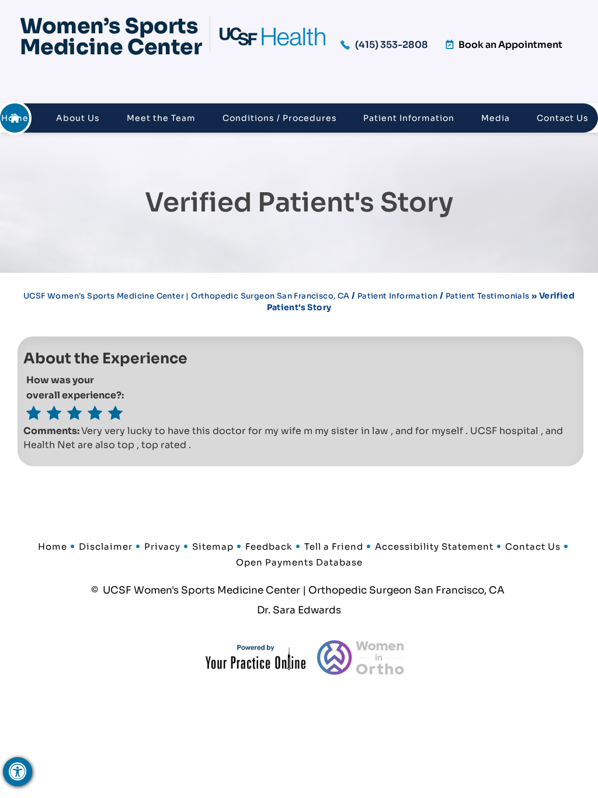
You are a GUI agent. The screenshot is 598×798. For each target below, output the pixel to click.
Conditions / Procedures (279, 118)
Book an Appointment (510, 45)
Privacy (162, 546)
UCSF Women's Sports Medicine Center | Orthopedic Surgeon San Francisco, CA (186, 296)
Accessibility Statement (434, 546)
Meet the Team (161, 118)
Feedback (269, 546)
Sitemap (213, 546)
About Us (78, 118)
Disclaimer (106, 546)
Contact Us (563, 118)
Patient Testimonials (488, 296)
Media (495, 118)
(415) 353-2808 (391, 45)
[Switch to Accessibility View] (17, 771)
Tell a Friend (333, 546)
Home (15, 118)
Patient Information (408, 118)
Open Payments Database (299, 562)
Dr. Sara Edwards (299, 610)
